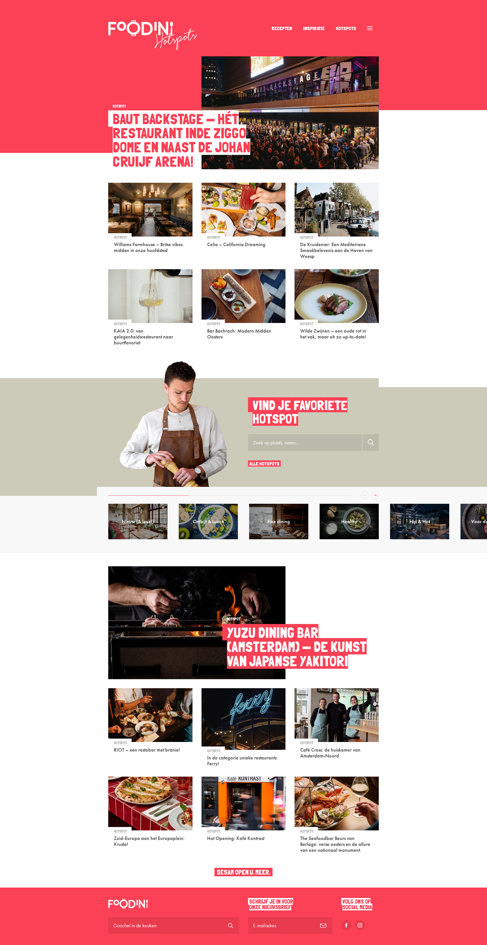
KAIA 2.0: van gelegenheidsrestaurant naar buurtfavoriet (143, 336)
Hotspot (119, 106)
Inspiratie (314, 28)
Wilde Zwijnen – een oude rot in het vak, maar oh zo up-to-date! (333, 333)
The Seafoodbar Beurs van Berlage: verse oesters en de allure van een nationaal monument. (335, 844)
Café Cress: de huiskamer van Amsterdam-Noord (330, 752)
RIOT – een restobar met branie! (147, 749)
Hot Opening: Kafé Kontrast (235, 838)
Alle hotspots (264, 463)
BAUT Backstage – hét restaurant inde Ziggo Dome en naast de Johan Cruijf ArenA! (181, 139)
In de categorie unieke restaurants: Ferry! (242, 760)
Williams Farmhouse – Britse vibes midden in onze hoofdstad (148, 247)
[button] (169, 495)
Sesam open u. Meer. (243, 872)
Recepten (282, 28)
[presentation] (365, 495)
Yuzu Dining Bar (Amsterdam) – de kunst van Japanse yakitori (297, 646)
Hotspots (346, 28)
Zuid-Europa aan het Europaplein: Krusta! (149, 841)
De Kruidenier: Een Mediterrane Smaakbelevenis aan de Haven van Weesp (336, 250)
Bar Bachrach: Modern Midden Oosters (239, 333)
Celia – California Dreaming (236, 244)
